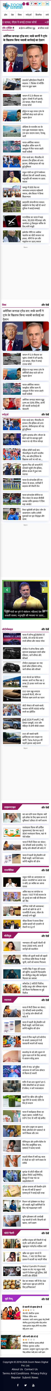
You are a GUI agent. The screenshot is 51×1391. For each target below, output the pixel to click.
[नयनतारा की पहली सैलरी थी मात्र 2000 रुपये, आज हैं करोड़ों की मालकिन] (12, 946)
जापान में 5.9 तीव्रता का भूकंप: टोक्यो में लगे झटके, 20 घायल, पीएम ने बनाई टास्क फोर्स (32, 100)
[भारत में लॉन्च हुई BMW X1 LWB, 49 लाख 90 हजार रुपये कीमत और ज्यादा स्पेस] (12, 639)
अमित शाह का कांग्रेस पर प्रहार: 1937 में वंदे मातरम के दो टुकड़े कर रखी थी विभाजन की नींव (34, 896)
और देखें (45, 304)
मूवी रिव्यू (9, 1298)
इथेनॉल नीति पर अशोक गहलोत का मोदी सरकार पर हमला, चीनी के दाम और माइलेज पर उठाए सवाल (33, 237)
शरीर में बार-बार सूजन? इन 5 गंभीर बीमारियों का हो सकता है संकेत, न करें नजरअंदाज (33, 1085)
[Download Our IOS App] (27, 3)
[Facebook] (31, 4)
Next (45, 610)
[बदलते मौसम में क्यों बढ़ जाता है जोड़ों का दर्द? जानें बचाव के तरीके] (12, 1161)
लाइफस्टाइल (10, 807)
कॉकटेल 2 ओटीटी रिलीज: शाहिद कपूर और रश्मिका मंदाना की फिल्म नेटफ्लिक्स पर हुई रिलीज (35, 988)
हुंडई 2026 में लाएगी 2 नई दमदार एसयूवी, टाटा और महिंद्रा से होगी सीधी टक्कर (33, 722)
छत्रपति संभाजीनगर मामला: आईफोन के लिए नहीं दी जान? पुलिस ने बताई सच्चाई (34, 205)
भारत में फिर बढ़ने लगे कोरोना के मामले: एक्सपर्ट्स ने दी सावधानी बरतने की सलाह (34, 1040)
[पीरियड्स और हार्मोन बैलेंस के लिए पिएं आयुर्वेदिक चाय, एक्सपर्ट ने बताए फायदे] (12, 1146)
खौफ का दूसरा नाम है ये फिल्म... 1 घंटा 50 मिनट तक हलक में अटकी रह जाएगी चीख (35, 1256)
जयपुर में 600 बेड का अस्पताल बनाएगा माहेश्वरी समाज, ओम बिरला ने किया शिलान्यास (32, 192)
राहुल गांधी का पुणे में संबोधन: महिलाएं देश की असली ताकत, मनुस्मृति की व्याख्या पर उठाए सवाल (34, 177)
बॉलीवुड (7, 935)
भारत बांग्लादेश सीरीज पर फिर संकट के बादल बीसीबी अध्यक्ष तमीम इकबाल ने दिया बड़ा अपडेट (33, 499)
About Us (17, 1369)
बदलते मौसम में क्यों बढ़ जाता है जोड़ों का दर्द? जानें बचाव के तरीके (34, 1160)
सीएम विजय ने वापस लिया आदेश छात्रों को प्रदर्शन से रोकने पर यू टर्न (33, 924)
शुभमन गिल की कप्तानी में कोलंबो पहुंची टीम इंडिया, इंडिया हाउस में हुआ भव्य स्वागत (32, 469)
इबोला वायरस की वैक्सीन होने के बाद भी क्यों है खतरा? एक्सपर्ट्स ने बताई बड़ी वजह (34, 1189)
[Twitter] (39, 4)
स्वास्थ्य (7, 999)
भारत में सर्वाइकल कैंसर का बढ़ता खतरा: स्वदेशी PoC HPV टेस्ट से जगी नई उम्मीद (33, 1115)
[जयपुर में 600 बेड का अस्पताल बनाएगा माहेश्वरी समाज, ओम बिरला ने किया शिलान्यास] (12, 191)
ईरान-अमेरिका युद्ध (27, 28)
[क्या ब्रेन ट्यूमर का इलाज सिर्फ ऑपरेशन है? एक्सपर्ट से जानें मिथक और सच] (12, 1131)
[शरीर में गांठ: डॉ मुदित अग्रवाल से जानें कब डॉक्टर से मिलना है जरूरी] (12, 1071)
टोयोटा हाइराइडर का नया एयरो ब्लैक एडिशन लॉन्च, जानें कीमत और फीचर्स (32, 666)
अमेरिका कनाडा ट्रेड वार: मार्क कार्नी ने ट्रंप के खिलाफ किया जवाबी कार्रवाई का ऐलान (25, 38)
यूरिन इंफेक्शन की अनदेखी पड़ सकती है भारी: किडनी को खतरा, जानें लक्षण (34, 1219)
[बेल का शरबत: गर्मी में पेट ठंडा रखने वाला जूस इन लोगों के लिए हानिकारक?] (12, 1284)
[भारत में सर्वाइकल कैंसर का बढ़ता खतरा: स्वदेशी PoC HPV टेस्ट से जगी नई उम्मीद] (12, 1116)
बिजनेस (39, 14)
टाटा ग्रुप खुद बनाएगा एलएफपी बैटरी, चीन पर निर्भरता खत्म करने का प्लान (33, 694)
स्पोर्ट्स (28, 14)
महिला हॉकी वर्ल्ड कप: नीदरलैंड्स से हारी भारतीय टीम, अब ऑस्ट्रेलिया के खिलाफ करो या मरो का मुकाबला (32, 454)
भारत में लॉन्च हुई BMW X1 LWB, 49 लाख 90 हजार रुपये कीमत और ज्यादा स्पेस (33, 637)
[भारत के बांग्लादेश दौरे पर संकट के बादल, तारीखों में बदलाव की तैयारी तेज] (12, 484)
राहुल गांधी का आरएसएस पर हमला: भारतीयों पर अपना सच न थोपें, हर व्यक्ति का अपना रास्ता (34, 881)
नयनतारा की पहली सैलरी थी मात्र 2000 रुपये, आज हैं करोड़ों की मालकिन (34, 946)
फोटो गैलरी (9, 1233)
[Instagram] (43, 4)
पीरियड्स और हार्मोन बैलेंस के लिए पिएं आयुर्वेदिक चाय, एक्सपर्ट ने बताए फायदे (34, 1145)
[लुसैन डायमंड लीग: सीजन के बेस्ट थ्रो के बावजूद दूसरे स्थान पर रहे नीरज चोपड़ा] (12, 439)
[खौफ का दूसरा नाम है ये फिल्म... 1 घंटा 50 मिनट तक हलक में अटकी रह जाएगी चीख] (12, 1256)
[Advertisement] (25, 273)
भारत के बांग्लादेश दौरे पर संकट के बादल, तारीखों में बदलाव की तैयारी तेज (32, 483)
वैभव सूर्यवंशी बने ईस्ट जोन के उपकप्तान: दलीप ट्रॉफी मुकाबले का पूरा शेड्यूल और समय (34, 514)
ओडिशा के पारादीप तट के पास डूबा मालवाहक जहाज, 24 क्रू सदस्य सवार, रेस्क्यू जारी (33, 131)
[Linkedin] (47, 4)
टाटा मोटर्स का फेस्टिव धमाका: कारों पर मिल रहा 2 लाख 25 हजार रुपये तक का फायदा (33, 682)
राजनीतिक (9, 870)
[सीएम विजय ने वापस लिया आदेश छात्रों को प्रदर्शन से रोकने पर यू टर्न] (12, 924)
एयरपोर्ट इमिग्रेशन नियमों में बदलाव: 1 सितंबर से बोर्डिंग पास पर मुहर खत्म (33, 83)
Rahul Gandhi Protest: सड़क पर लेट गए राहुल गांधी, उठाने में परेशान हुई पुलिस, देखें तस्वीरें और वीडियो (35, 1271)
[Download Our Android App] (23, 3)
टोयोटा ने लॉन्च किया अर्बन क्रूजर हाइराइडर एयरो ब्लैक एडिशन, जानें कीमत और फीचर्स (33, 653)
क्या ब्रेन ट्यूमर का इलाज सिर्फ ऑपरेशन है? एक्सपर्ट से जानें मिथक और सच (33, 1130)
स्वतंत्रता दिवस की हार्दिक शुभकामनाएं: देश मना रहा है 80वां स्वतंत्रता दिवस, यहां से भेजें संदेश (34, 832)
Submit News (30, 1377)
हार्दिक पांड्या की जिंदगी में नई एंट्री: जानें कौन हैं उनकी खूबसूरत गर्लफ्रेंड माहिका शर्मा (34, 1243)
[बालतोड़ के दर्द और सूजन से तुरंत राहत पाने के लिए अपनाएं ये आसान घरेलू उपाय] (12, 1056)
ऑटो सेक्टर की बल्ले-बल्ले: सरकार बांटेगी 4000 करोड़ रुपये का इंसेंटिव (33, 708)
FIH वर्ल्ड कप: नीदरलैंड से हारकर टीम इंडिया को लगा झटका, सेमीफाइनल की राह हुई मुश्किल (33, 162)
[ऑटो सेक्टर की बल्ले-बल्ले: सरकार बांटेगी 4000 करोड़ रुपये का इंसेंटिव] (12, 710)
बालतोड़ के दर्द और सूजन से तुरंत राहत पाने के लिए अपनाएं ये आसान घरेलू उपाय (34, 1055)
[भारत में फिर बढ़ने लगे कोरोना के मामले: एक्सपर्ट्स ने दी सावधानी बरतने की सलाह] (12, 1041)
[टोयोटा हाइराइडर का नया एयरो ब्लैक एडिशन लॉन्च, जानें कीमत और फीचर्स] (12, 667)
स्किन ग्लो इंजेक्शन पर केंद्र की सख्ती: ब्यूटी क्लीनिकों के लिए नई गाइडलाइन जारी (33, 1204)
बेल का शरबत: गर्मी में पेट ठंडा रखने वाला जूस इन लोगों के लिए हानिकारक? (34, 1284)
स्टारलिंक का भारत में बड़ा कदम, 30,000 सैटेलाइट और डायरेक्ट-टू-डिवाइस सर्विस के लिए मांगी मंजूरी (34, 222)
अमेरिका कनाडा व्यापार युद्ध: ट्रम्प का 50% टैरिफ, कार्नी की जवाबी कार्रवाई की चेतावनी (33, 404)
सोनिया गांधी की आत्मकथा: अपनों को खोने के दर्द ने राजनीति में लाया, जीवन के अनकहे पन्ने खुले (33, 911)
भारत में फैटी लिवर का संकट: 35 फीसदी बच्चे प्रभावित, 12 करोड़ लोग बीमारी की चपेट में (34, 845)
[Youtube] (35, 4)
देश (12, 14)
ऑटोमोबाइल (7, 629)
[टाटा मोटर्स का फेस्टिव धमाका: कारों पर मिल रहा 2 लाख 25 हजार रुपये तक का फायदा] (12, 681)
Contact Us (31, 1369)
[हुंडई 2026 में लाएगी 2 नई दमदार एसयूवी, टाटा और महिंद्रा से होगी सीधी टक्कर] (12, 724)
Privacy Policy (39, 1373)
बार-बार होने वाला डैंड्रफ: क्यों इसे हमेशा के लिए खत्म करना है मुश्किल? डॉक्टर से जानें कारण (35, 817)
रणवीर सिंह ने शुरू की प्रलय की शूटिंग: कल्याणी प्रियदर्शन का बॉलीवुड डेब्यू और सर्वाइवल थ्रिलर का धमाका (35, 973)
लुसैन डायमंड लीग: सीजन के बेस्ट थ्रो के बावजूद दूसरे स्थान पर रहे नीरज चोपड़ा (33, 438)
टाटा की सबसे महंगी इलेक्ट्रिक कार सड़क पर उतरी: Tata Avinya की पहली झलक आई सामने (32, 738)
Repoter (16, 1377)
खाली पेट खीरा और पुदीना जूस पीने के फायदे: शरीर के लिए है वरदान (33, 1100)
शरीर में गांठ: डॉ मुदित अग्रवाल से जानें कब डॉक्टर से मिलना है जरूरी (33, 1070)
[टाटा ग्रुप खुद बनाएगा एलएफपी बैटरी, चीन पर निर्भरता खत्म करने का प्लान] (12, 696)
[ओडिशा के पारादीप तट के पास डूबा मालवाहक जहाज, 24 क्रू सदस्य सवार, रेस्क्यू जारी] (12, 131)
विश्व (20, 14)
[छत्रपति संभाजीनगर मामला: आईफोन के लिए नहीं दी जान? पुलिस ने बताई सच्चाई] (12, 206)
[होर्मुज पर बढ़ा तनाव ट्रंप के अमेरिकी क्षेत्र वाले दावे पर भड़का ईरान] (12, 115)
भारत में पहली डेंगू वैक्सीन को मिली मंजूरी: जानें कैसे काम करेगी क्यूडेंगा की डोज (34, 858)
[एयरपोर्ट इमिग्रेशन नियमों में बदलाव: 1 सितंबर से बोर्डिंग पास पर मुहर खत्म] (12, 84)
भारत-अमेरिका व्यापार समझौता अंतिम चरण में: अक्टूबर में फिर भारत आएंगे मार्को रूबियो (32, 147)
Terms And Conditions (16, 1373)
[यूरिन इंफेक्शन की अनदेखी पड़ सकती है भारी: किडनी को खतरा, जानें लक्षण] (12, 1221)
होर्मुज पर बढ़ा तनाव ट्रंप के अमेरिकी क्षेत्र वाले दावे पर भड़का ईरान (33, 114)
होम (5, 14)
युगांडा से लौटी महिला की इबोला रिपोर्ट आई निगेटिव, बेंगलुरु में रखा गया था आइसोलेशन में (32, 1176)
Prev (7, 610)
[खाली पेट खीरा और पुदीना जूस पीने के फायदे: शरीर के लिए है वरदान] (12, 1101)
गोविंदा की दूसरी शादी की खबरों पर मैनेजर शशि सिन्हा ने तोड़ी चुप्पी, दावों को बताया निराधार (35, 959)
